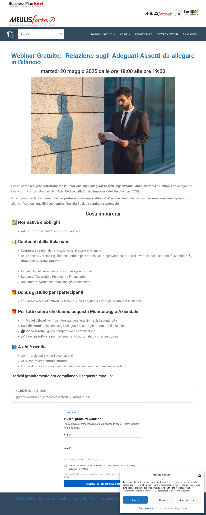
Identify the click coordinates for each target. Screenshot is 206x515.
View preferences (188, 500)
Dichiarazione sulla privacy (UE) (62, 498)
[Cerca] (61, 34)
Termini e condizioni (104, 498)
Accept (135, 500)
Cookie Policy (26, 498)
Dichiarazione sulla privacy (167, 508)
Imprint (184, 508)
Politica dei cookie (145, 508)
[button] (199, 474)
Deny (162, 500)
